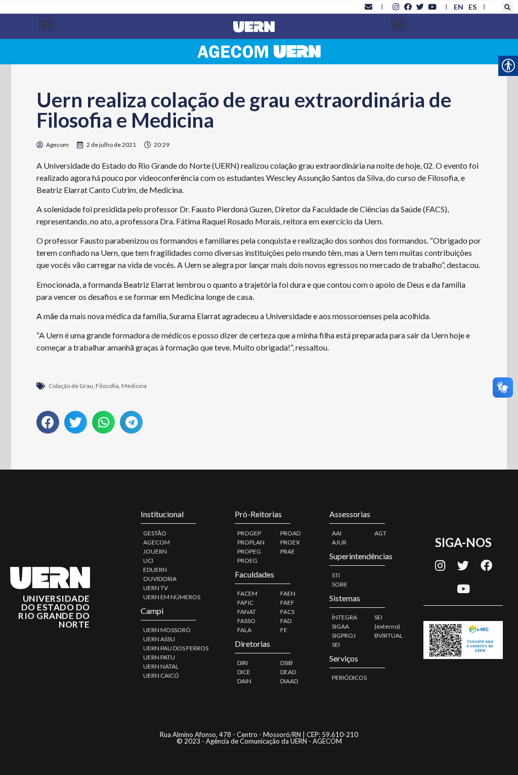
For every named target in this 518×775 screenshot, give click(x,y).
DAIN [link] (244, 681)
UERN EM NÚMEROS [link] (171, 597)
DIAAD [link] (289, 681)
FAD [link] (285, 621)
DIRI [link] (242, 663)
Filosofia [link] (107, 386)
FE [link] (283, 630)
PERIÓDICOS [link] (349, 677)
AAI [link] (336, 533)
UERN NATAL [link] (161, 666)
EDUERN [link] (155, 569)
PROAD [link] (290, 533)
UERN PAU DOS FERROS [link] (175, 648)
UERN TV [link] (155, 588)
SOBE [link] (340, 584)
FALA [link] (244, 630)
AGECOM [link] (156, 542)
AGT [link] (380, 533)
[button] (507, 7)
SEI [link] (336, 644)
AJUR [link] (339, 542)
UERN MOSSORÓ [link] (167, 630)
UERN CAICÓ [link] (161, 675)
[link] (368, 7)
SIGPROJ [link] (344, 635)
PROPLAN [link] (251, 542)
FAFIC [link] (245, 602)
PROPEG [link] (249, 551)
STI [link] (336, 575)
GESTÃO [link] (154, 533)
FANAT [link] (246, 611)
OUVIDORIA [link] (160, 579)
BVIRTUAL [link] (388, 635)
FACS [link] (287, 611)
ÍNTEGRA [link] (344, 617)
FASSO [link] (246, 621)
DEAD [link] (288, 672)
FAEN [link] (287, 593)
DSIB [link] (286, 663)
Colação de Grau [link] (71, 386)
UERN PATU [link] (159, 657)
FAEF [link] (287, 602)
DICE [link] (243, 672)
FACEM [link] (247, 593)
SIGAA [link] (340, 626)
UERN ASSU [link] (159, 639)
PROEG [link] (247, 560)
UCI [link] (148, 560)
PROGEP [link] (249, 533)
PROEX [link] (290, 542)
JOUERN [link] (155, 551)
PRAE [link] (287, 551)
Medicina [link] (134, 386)
